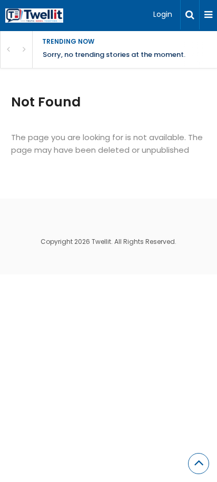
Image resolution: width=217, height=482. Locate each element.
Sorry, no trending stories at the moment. (114, 55)
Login (162, 14)
